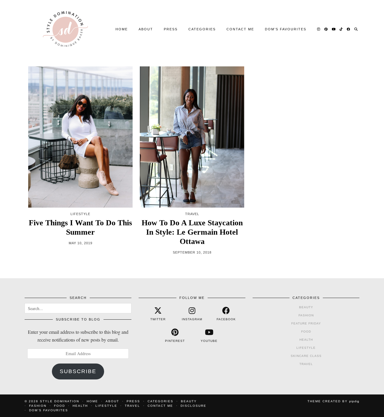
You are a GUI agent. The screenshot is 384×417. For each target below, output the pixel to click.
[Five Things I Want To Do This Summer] (80, 136)
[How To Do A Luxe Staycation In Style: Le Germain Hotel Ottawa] (192, 136)
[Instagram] (319, 29)
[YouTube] (334, 29)
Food (306, 331)
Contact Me (240, 29)
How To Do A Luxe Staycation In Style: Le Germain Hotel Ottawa (192, 232)
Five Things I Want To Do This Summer (80, 227)
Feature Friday (306, 323)
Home (122, 29)
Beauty (306, 307)
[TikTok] (341, 29)
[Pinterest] (326, 29)
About (146, 29)
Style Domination (59, 401)
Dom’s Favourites (285, 29)
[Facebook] (349, 29)
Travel (306, 364)
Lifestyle (306, 347)
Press (171, 29)
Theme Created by (333, 401)
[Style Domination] (65, 29)
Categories (202, 29)
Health (306, 339)
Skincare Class (306, 356)
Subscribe (78, 371)
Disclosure (193, 405)
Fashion (306, 315)
